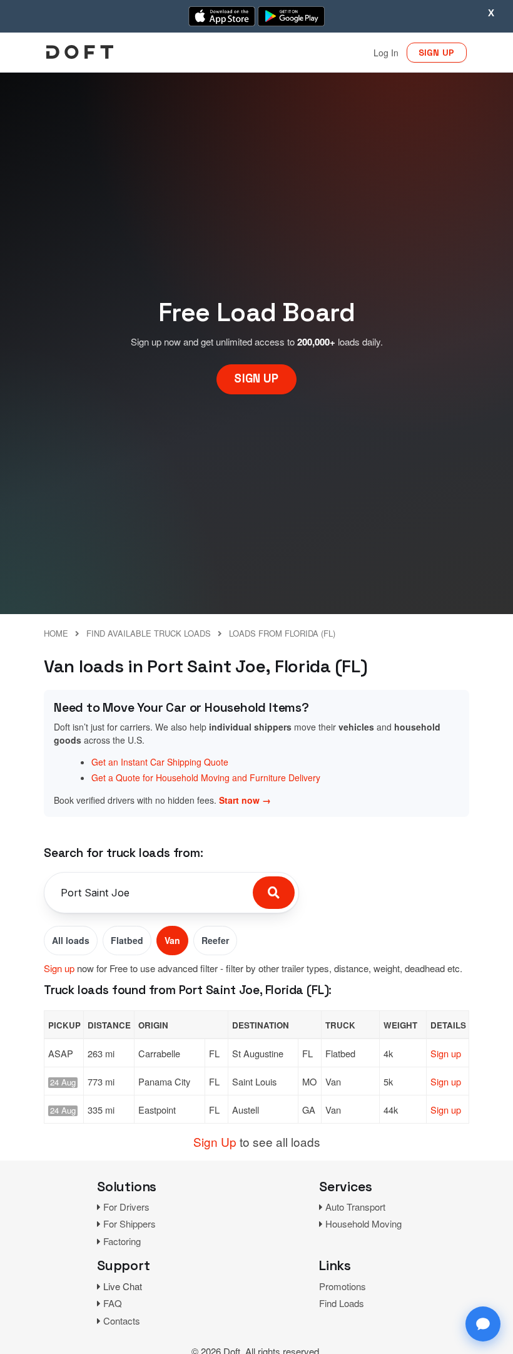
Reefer (215, 940)
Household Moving (363, 1223)
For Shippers (129, 1223)
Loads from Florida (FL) (282, 633)
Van (172, 940)
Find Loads (341, 1303)
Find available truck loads (148, 633)
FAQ (112, 1303)
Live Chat (122, 1286)
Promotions (342, 1286)
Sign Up (214, 1141)
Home (56, 633)
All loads (70, 940)
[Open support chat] (482, 1323)
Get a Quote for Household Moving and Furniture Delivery (205, 777)
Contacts (121, 1320)
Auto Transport (355, 1206)
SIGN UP (437, 52)
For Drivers (126, 1206)
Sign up (59, 968)
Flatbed (127, 940)
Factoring (122, 1241)
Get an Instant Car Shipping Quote (159, 762)
